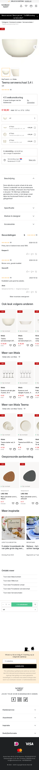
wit (4, 609)
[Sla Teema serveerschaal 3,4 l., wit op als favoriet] (35, 604)
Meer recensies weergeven (19, 296)
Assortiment (7, 718)
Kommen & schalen (15, 22)
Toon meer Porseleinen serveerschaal (16, 589)
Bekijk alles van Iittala (9, 357)
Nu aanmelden (31, 101)
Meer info (32, 160)
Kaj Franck (5, 79)
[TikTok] (26, 699)
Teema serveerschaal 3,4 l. (10, 24)
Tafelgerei (5, 22)
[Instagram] (20, 699)
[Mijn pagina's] (21, 5)
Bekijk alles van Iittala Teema (12, 409)
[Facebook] (14, 699)
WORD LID (28, 1)
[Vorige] (4, 47)
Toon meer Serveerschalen (12, 593)
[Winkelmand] (31, 5)
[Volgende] (35, 47)
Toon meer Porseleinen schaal (13, 585)
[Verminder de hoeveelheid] (3, 604)
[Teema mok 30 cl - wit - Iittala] (5, 141)
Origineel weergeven (22, 289)
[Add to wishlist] (10, 345)
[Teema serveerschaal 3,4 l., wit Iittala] (19, 46)
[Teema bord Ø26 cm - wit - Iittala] (5, 134)
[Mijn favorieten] (26, 5)
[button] (7, 90)
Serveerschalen (28, 22)
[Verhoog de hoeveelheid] (9, 604)
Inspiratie (6, 725)
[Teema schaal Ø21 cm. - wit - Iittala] (5, 127)
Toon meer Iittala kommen (12, 577)
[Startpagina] (6, 6)
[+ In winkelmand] (14, 345)
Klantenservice (8, 710)
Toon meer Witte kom (10, 581)
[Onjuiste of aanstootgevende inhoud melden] (36, 254)
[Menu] (36, 5)
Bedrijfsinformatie (10, 733)
